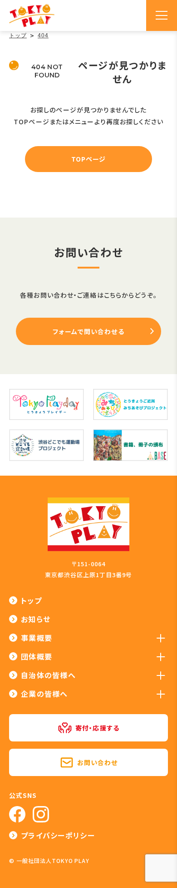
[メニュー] (161, 15)
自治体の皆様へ (48, 675)
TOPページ (88, 158)
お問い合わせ (97, 762)
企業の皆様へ (44, 693)
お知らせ (35, 619)
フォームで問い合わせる (88, 331)
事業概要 (36, 637)
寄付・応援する (97, 727)
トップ (31, 600)
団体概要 (36, 656)
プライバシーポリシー (58, 835)
